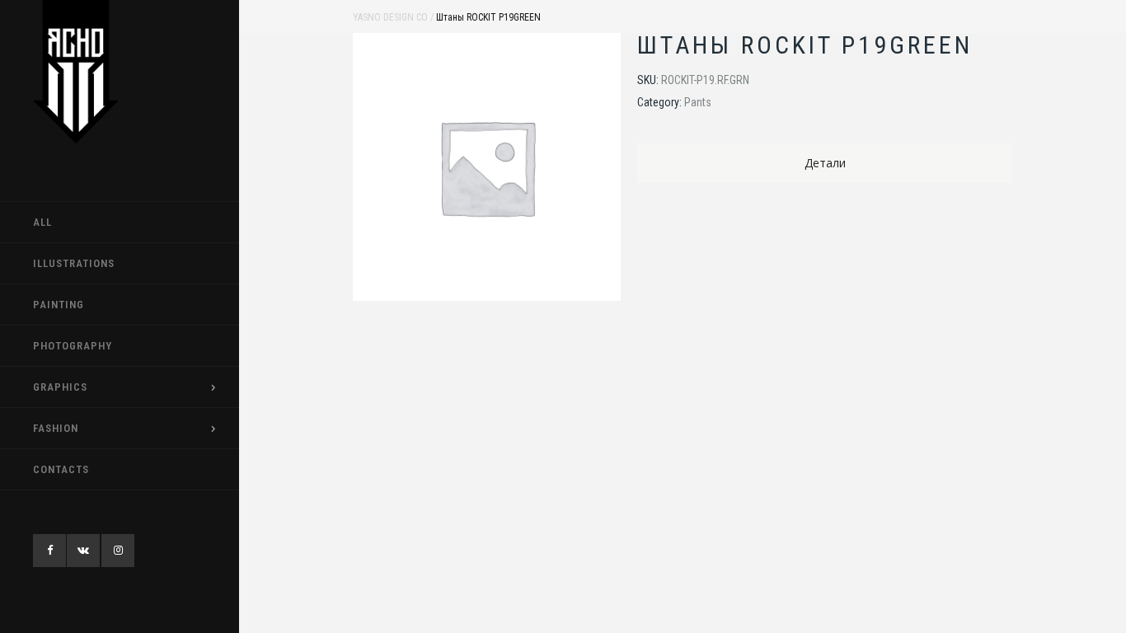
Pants (697, 102)
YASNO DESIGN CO (390, 17)
